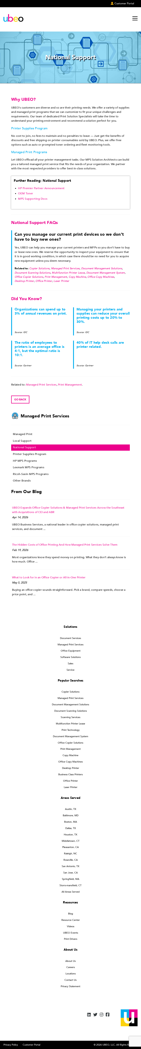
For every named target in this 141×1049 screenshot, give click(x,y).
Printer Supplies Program (29, 454)
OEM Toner (25, 193)
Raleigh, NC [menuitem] (70, 853)
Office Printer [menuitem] (70, 780)
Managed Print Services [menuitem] (70, 644)
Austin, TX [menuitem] (70, 809)
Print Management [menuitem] (70, 749)
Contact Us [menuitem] (70, 980)
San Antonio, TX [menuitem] (70, 866)
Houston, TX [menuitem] (70, 834)
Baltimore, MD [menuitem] (70, 815)
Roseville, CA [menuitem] (70, 860)
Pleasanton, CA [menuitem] (70, 847)
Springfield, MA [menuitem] (70, 879)
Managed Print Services (65, 268)
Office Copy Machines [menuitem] (70, 761)
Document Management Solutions (101, 268)
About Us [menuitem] (70, 961)
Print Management (56, 277)
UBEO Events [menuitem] (70, 932)
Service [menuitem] (70, 670)
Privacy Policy (10, 1044)
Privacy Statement (70, 986)
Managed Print (22, 434)
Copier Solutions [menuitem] (70, 691)
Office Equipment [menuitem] (70, 650)
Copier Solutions (39, 268)
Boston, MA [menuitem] (70, 821)
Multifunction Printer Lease (68, 273)
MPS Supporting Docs (32, 199)
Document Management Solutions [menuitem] (70, 704)
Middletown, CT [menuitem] (70, 841)
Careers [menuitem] (70, 967)
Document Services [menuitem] (70, 638)
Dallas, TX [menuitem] (70, 828)
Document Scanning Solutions (32, 273)
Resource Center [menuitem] (70, 920)
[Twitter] (95, 1015)
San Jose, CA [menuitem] (70, 872)
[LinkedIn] (89, 1015)
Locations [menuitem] (71, 973)
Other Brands (22, 481)
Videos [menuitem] (70, 926)
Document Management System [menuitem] (70, 736)
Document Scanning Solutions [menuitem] (70, 711)
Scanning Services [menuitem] (70, 717)
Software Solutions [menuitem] (70, 657)
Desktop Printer (24, 281)
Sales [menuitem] (70, 663)
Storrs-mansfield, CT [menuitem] (70, 885)
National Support (24, 447)
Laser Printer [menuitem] (70, 787)
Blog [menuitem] (70, 913)
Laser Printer (61, 281)
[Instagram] (101, 1015)
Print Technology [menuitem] (71, 730)
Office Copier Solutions (29, 277)
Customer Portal (31, 1044)
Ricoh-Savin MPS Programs (30, 474)
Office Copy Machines (100, 277)
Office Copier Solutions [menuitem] (70, 742)
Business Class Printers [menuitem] (70, 774)
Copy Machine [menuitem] (70, 755)
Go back (20, 399)
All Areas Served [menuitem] (71, 891)
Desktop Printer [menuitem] (70, 768)
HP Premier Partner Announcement (41, 188)
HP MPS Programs (25, 461)
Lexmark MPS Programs (28, 467)
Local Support (22, 441)
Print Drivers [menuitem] (70, 939)
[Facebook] (107, 1015)
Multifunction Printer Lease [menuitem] (70, 723)
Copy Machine (77, 277)
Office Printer (43, 281)
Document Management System (105, 273)
